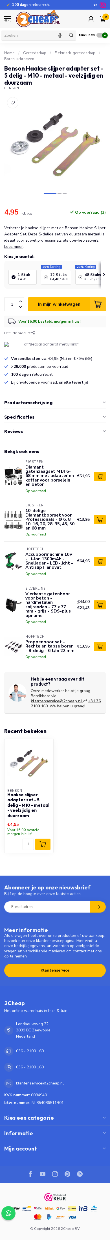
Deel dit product (17, 333)
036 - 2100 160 (30, 1051)
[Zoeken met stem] (60, 35)
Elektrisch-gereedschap (75, 53)
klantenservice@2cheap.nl (56, 701)
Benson (11, 88)
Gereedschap (34, 53)
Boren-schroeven (19, 59)
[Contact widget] (8, 1213)
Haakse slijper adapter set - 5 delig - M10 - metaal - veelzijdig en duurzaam (28, 805)
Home (9, 53)
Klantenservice (55, 970)
